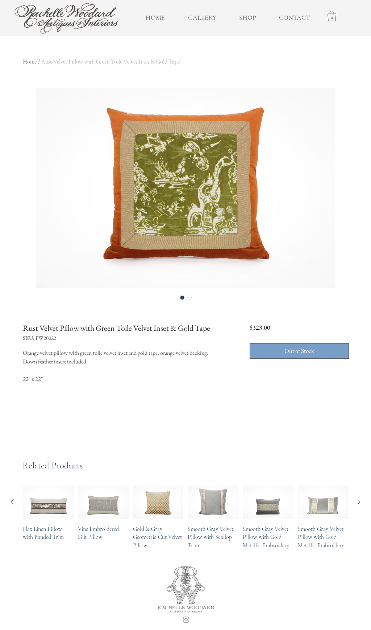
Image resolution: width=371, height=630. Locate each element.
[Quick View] (48, 502)
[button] (332, 16)
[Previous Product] (12, 501)
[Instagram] (186, 619)
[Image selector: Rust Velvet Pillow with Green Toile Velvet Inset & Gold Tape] (182, 297)
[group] (185, 517)
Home (30, 61)
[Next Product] (359, 501)
